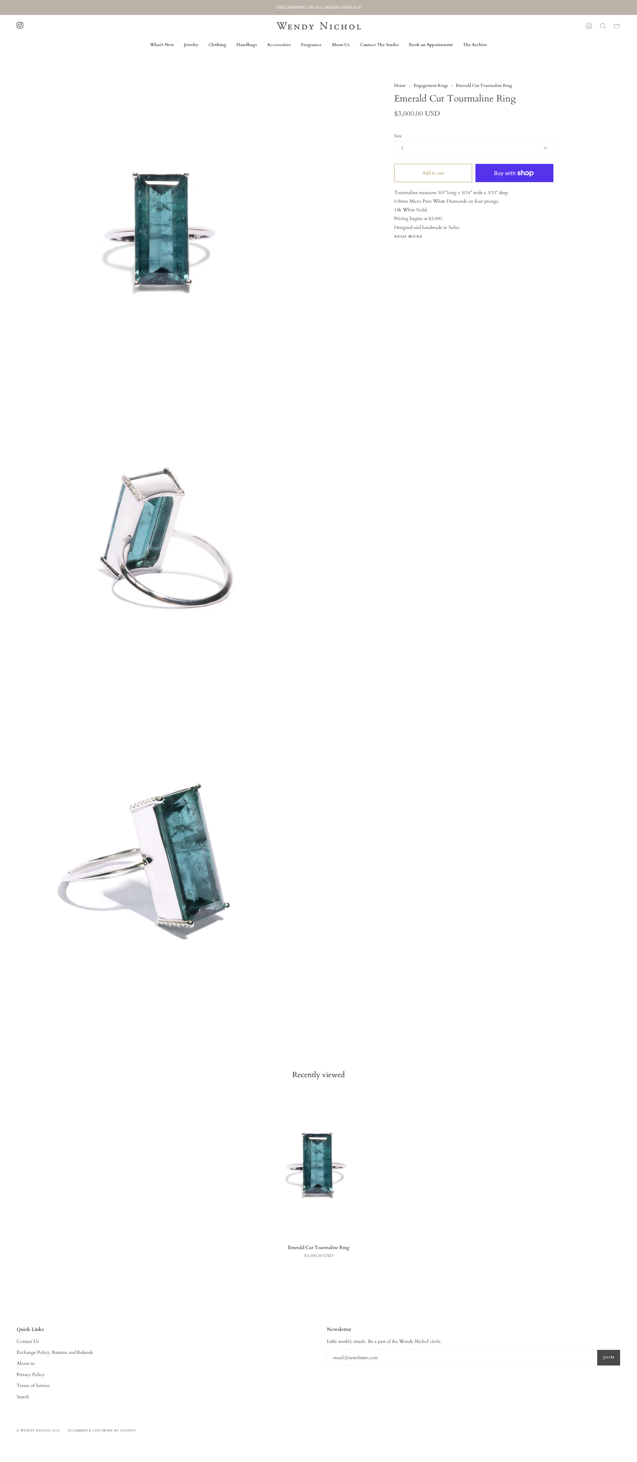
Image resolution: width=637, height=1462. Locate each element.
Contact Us (28, 1341)
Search (23, 1397)
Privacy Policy (30, 1374)
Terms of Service (33, 1385)
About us (26, 1363)
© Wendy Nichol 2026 (38, 1430)
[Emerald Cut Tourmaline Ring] (318, 1163)
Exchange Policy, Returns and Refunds (55, 1352)
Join (608, 1357)
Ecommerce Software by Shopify (102, 1430)
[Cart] (617, 26)
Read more (408, 237)
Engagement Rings (431, 86)
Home (400, 86)
